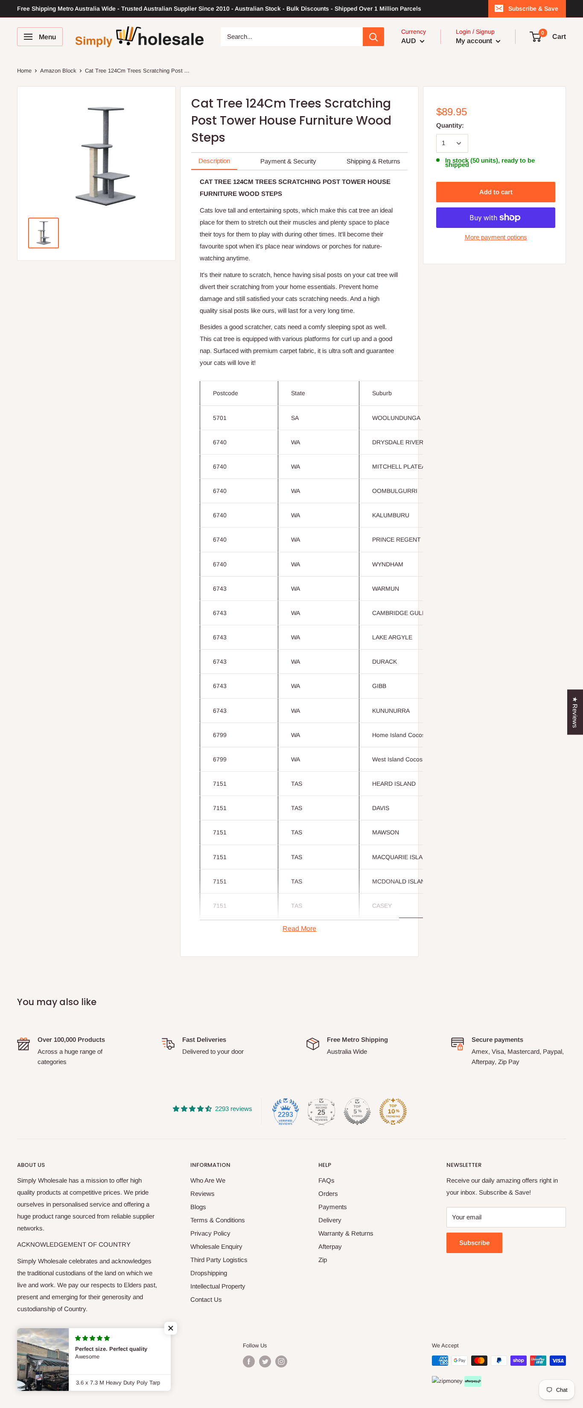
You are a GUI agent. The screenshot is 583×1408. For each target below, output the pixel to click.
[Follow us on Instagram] (281, 1361)
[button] (170, 1328)
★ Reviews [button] (575, 712)
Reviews (202, 1193)
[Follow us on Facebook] (249, 1361)
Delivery (329, 1220)
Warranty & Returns (345, 1233)
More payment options (496, 237)
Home (24, 70)
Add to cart (496, 191)
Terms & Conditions (217, 1220)
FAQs (326, 1180)
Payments (332, 1206)
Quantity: (450, 125)
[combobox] (292, 36)
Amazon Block (58, 70)
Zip (322, 1259)
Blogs (198, 1206)
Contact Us (206, 1299)
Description (214, 160)
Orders (328, 1193)
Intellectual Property (217, 1286)
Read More (299, 928)
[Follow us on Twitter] (265, 1361)
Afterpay (330, 1246)
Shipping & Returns (373, 161)
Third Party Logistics (219, 1259)
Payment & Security (288, 161)
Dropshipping (208, 1273)
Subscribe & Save (533, 8)
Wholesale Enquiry (216, 1246)
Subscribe (474, 1242)
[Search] (373, 36)
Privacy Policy (210, 1233)
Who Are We (207, 1180)
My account (475, 40)
